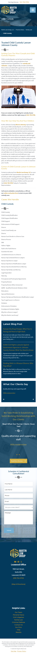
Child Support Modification (9, 218)
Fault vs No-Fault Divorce (8, 248)
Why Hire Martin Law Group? (9, 315)
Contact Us (18, 625)
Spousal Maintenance (7, 294)
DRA (2, 242)
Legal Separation (6, 273)
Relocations (4, 291)
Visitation (4, 303)
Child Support (5, 221)
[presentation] (3, 399)
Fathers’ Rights (5, 245)
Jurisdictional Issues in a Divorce (11, 254)
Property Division (6, 282)
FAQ (18, 630)
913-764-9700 (24, 2)
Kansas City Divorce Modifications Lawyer (13, 264)
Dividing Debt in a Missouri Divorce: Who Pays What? (18, 364)
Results (18, 632)
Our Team (18, 612)
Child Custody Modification (9, 215)
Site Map (13, 651)
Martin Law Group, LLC (7, 30)
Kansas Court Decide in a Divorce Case (12, 236)
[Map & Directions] (18, 584)
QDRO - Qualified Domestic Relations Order (14, 288)
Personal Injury (18, 615)
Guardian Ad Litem (7, 251)
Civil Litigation (18, 617)
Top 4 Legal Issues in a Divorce (10, 300)
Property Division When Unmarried (11, 285)
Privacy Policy (21, 651)
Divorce (3, 227)
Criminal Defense (18, 622)
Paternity (4, 276)
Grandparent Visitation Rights (10, 309)
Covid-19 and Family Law (8, 230)
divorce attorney (21, 124)
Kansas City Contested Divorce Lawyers (13, 257)
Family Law (29, 30)
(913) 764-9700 (8, 183)
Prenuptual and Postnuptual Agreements (13, 279)
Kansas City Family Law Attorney (10, 270)
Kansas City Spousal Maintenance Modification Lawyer (17, 297)
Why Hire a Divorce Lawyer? (9, 312)
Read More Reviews (17, 461)
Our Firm (18, 627)
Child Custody (5, 212)
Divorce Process (6, 239)
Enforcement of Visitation (9, 306)
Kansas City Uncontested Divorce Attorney (13, 267)
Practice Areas (20, 30)
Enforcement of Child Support (10, 224)
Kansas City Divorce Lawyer (9, 261)
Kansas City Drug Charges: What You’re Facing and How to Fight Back (17, 330)
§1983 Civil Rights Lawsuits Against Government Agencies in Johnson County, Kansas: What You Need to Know (18, 347)
